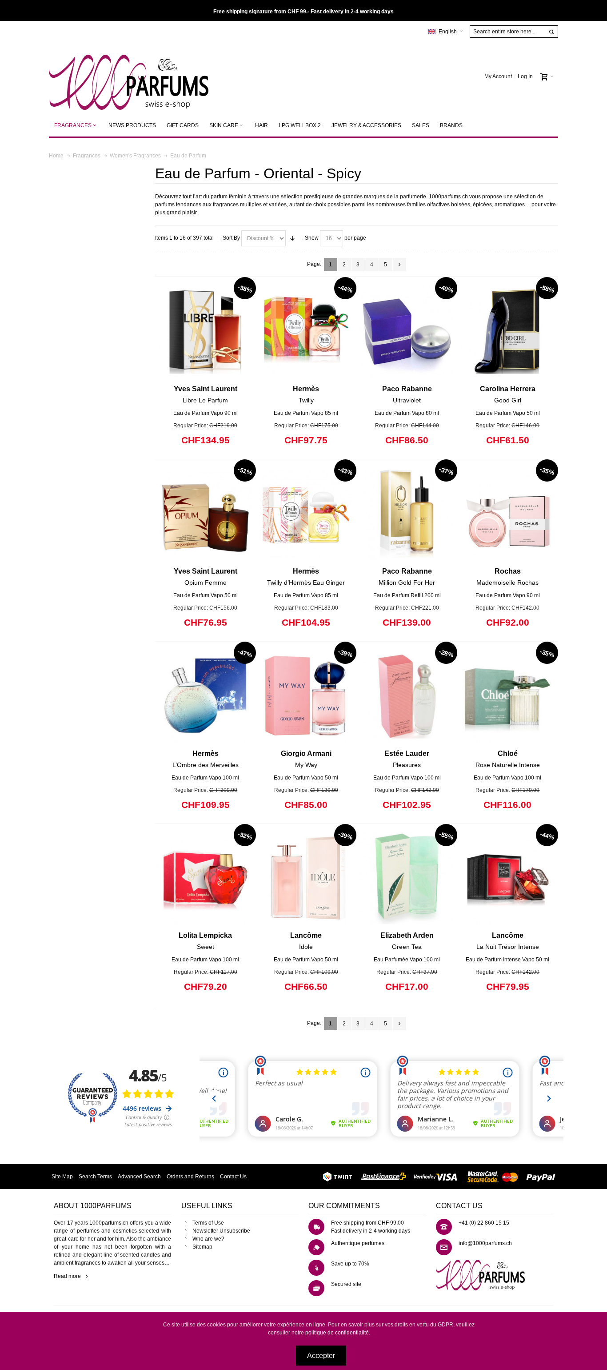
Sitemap (202, 1247)
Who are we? (208, 1239)
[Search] (551, 32)
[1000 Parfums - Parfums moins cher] (128, 77)
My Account (498, 76)
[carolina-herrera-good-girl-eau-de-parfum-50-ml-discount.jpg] (507, 331)
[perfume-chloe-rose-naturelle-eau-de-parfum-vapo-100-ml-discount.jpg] (507, 696)
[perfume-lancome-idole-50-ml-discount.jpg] (306, 878)
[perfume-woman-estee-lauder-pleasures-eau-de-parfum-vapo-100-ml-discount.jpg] (406, 696)
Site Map (62, 1176)
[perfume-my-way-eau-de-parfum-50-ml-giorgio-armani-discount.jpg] (306, 696)
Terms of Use (208, 1223)
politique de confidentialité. (337, 1333)
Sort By (231, 238)
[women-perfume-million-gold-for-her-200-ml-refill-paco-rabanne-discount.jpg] (406, 513)
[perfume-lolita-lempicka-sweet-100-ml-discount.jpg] (205, 878)
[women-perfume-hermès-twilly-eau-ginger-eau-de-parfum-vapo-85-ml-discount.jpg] (306, 513)
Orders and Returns (190, 1176)
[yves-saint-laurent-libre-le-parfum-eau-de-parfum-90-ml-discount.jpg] (205, 331)
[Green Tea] (406, 878)
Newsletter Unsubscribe (221, 1231)
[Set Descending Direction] (292, 238)
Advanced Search (139, 1176)
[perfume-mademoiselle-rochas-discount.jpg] (507, 513)
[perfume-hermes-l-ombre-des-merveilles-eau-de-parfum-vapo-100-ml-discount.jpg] (205, 696)
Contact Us (233, 1176)
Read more (67, 1276)
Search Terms (95, 1176)
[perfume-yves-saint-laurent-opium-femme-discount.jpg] (205, 513)
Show (312, 238)
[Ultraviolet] (406, 331)
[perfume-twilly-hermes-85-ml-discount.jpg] (306, 331)
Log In (525, 76)
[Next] (399, 264)
